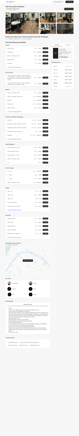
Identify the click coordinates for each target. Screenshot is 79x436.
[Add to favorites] (62, 9)
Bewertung (57, 44)
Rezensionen (68, 44)
